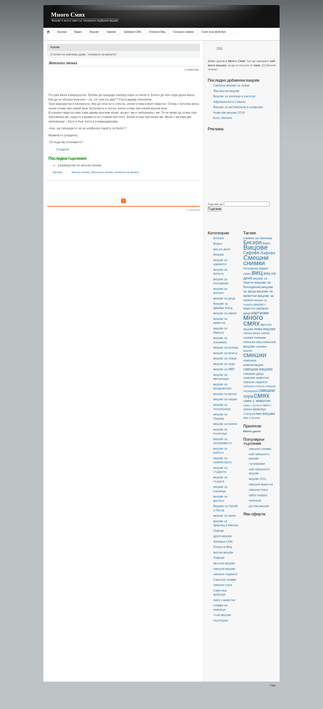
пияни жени (251, 333)
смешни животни (256, 378)
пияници (255, 500)
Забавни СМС (133, 31)
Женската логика (62, 63)
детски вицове (259, 506)
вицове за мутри (225, 394)
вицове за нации (225, 399)
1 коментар (191, 69)
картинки (260, 312)
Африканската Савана (229, 102)
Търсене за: (215, 204)
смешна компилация (253, 362)
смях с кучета (252, 405)
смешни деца (253, 374)
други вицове (222, 536)
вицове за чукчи (224, 515)
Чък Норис (220, 620)
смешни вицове (258, 369)
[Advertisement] (135, 38)
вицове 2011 (257, 479)
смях (262, 395)
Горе (273, 685)
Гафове (111, 31)
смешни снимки (260, 449)
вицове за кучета (225, 353)
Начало (49, 32)
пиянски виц (252, 342)
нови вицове (265, 329)
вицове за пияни (225, 424)
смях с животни (256, 400)
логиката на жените (126, 172)
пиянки (260, 337)
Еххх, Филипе (222, 118)
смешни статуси (253, 386)
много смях (253, 320)
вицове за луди (224, 364)
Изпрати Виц (157, 31)
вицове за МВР (224, 369)
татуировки (257, 464)
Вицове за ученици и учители (234, 96)
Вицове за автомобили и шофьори (238, 107)
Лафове (267, 253)
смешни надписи (255, 382)
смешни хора (258, 489)
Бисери (62, 31)
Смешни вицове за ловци (231, 85)
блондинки (250, 268)
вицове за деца (224, 298)
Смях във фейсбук (213, 31)
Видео (78, 31)
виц (257, 272)
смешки (254, 355)
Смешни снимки (183, 31)
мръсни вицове (224, 563)
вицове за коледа (225, 347)
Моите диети (252, 431)
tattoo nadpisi (258, 495)
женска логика (80, 172)
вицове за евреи (225, 313)
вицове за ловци (225, 358)
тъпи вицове (222, 615)
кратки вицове (223, 552)
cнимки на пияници (257, 238)
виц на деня (221, 249)
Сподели (62, 149)
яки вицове (265, 414)
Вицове (94, 31)
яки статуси (251, 417)
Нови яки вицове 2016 (229, 112)
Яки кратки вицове (226, 91)
